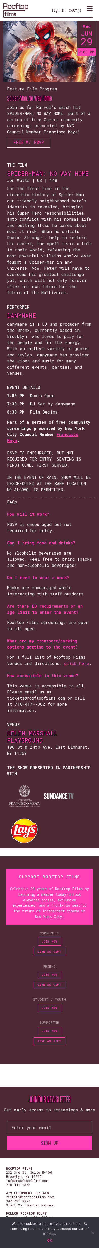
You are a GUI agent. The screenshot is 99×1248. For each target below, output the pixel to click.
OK (49, 1240)
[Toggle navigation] (90, 10)
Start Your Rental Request (30, 1205)
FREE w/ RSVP (28, 142)
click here (76, 663)
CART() (75, 10)
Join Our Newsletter (50, 1100)
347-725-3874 (18, 1201)
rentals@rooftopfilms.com (30, 1197)
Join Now (49, 941)
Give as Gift (49, 951)
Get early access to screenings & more (49, 1109)
